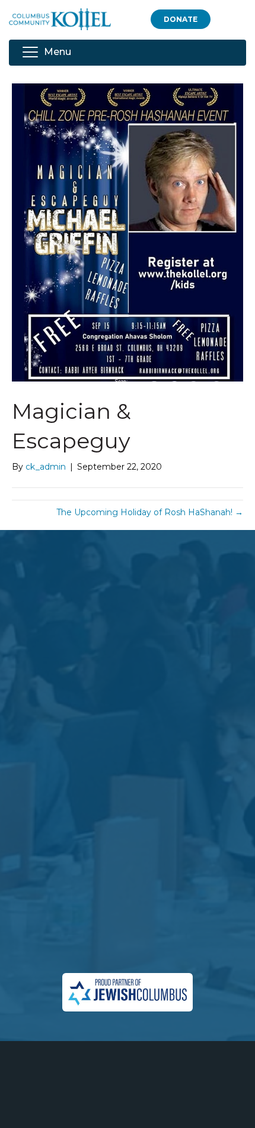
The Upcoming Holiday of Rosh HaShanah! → (149, 512)
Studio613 (157, 1107)
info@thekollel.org (127, 954)
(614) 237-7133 (144, 918)
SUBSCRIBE (58, 800)
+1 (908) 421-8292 (152, 932)
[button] (181, 19)
